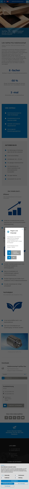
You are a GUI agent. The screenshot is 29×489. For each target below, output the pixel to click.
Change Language (16, 253)
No (13, 257)
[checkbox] (2, 475)
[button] (3, 465)
